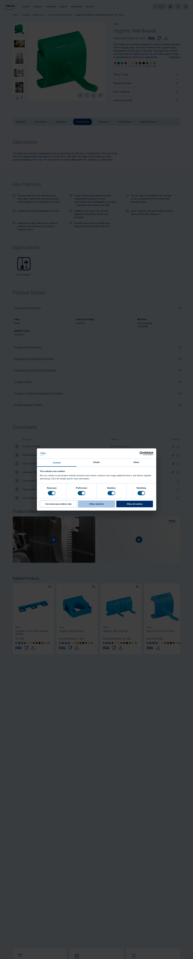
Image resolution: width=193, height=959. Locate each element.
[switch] (81, 493)
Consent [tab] (57, 462)
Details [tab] (96, 462)
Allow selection (96, 504)
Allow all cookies (135, 504)
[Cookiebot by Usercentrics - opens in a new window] (141, 453)
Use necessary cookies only (58, 504)
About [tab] (136, 462)
